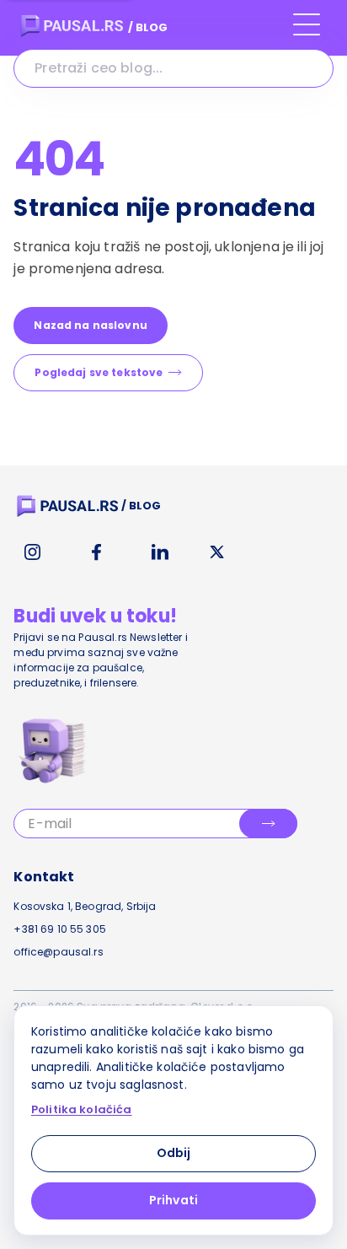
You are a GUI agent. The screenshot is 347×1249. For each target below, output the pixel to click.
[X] (217, 552)
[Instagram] (32, 552)
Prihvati (173, 1200)
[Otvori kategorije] (306, 32)
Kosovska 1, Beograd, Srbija (84, 906)
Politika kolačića (81, 1109)
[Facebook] (96, 552)
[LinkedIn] (160, 552)
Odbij (174, 1152)
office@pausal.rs (58, 952)
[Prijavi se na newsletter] (268, 823)
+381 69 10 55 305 (59, 929)
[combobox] (173, 68)
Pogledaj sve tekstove (99, 372)
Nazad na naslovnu (90, 325)
